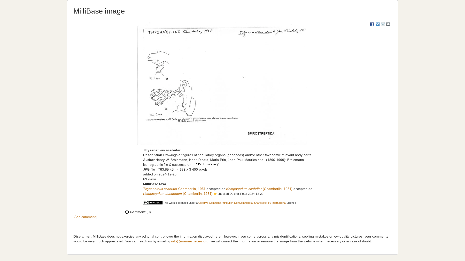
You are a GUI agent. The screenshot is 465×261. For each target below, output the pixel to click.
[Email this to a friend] (388, 24)
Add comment (85, 217)
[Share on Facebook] (372, 24)
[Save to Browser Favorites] (383, 24)
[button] (215, 194)
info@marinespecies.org (190, 241)
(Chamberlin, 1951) (259, 189)
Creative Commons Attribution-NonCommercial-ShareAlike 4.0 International (242, 202)
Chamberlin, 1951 (174, 189)
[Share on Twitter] (378, 24)
